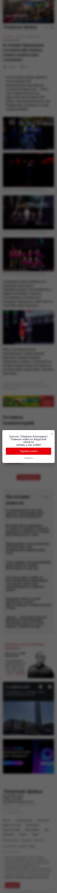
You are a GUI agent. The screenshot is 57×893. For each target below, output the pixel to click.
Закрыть (28, 457)
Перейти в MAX (28, 451)
